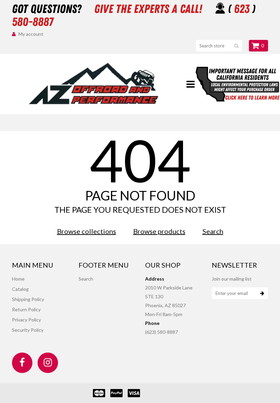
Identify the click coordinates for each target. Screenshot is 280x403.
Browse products (159, 231)
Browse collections (86, 231)
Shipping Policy (28, 299)
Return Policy (26, 309)
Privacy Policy (26, 320)
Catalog (20, 289)
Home (18, 279)
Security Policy (27, 330)
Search (212, 231)
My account (30, 34)
